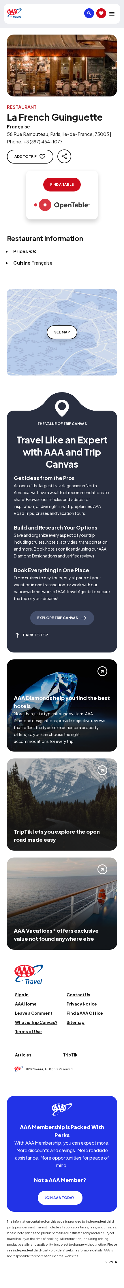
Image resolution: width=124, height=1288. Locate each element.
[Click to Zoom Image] (62, 65)
